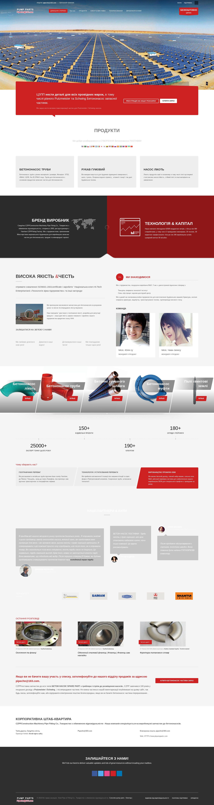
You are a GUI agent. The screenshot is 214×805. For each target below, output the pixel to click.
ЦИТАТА (188, 11)
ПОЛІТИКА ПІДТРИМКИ (180, 798)
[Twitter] (21, 3)
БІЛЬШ (27, 398)
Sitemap (129, 798)
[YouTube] (29, 3)
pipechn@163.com (49, 3)
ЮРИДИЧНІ (194, 798)
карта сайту (38, 734)
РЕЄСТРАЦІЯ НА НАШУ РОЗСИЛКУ (141, 101)
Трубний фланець (46, 649)
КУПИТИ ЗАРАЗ (168, 101)
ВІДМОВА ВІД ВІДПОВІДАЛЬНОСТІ (157, 798)
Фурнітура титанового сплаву (154, 653)
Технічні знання (184, 649)
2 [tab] (205, 84)
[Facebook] (17, 3)
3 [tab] (204, 85)
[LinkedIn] (25, 3)
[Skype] (32, 3)
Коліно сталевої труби (171, 649)
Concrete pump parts (116, 798)
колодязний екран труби (81, 560)
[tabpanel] (107, 45)
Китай (31, 734)
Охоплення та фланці (26, 653)
